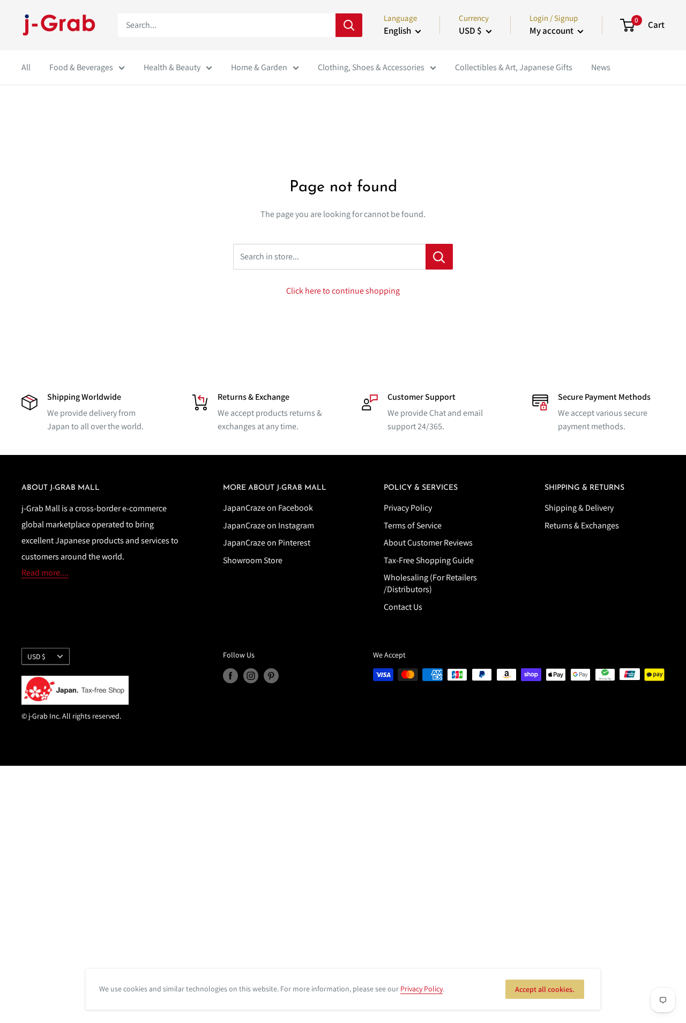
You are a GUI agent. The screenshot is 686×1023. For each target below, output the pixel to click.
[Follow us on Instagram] (250, 676)
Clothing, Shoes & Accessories (371, 67)
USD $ (36, 656)
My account (552, 30)
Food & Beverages (81, 67)
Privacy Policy (408, 507)
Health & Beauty (172, 67)
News (600, 67)
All (26, 67)
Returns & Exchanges (582, 525)
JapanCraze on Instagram (268, 525)
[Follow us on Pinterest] (271, 676)
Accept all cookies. (545, 989)
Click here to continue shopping (343, 290)
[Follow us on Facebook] (230, 676)
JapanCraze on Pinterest (266, 542)
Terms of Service (413, 525)
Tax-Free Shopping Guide (429, 560)
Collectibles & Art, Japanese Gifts (513, 67)
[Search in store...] (439, 257)
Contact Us (403, 607)
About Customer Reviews (428, 542)
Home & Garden (259, 67)
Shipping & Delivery (579, 507)
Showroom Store (252, 560)
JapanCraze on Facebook (268, 507)
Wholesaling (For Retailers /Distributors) (430, 583)
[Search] (348, 25)
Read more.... (45, 572)
